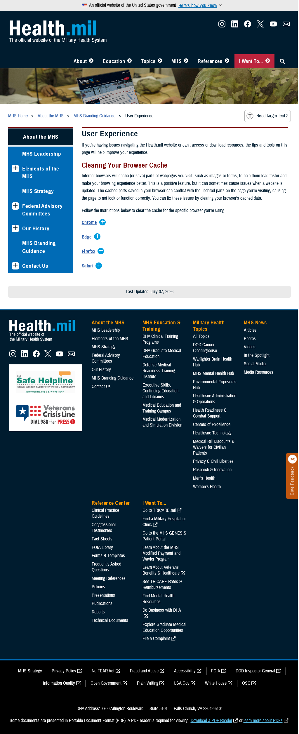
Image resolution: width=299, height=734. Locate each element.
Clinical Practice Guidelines (105, 513)
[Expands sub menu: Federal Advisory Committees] (15, 206)
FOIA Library (102, 547)
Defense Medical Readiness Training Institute (158, 371)
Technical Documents (110, 620)
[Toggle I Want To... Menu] (267, 61)
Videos (249, 347)
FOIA (215, 671)
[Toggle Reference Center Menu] (227, 61)
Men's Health (204, 478)
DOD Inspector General (255, 671)
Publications (102, 603)
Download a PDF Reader (211, 720)
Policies (98, 587)
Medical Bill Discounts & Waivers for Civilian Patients (213, 447)
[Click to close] (292, 459)
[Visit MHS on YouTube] (273, 25)
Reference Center (111, 503)
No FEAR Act (103, 671)
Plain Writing (147, 683)
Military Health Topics (209, 325)
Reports (98, 612)
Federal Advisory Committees (42, 210)
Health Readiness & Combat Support (210, 413)
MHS (176, 61)
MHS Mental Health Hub (213, 373)
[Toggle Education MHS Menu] (129, 61)
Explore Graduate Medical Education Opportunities (164, 627)
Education (114, 61)
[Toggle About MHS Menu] (91, 61)
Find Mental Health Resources (158, 599)
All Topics (201, 336)
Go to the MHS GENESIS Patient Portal (164, 536)
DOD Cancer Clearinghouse (205, 348)
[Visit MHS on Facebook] (247, 25)
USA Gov (182, 683)
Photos (250, 339)
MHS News (255, 322)
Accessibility (185, 671)
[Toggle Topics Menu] (160, 61)
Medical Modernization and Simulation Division (162, 422)
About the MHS (40, 136)
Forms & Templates (108, 556)
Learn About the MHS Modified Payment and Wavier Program (161, 553)
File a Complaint (156, 638)
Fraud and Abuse (144, 671)
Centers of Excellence (211, 424)
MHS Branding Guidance (39, 247)
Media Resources (258, 372)
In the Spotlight (257, 355)
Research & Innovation (212, 470)
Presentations (103, 595)
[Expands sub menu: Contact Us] (15, 265)
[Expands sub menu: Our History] (15, 228)
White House (216, 683)
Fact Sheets (102, 539)
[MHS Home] (45, 342)
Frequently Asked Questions (106, 567)
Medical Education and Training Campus (161, 408)
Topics (148, 61)
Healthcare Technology (212, 433)
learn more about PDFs (263, 720)
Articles (250, 330)
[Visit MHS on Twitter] (260, 25)
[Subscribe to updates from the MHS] (286, 25)
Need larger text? (272, 116)
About (80, 61)
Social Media (255, 364)
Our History (35, 228)
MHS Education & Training (161, 325)
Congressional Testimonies (104, 527)
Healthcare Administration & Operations (214, 399)
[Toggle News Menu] (186, 61)
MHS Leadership (41, 153)
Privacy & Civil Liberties (213, 461)
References (210, 61)
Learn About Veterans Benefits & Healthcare (161, 570)
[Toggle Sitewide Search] (282, 61)
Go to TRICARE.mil (159, 510)
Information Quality (59, 683)
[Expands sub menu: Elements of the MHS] (15, 168)
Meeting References (109, 578)
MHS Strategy (38, 191)
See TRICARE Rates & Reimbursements (162, 584)
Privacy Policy (64, 671)
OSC (246, 683)
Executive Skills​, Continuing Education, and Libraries (161, 391)
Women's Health (207, 487)
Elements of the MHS (40, 172)
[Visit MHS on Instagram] (221, 25)
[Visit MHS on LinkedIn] (234, 25)
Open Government (106, 683)
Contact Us (35, 265)
